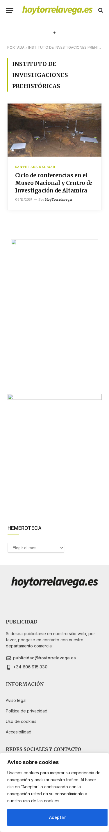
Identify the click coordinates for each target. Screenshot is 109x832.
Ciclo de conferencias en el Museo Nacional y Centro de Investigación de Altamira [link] (53, 183)
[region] (54, 792)
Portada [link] (15, 47)
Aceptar (57, 817)
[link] (57, 10)
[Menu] (9, 10)
